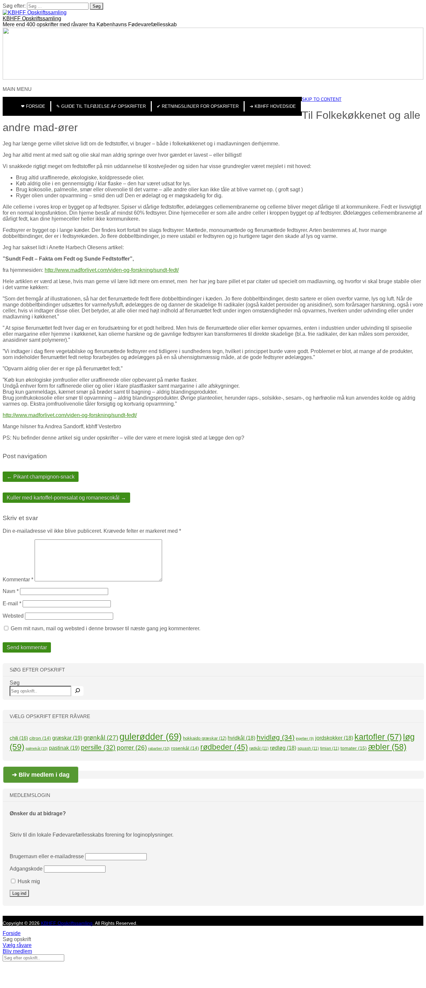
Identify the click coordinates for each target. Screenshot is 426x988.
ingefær (305, 738)
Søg (15, 683)
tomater (353, 748)
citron (40, 738)
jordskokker (334, 738)
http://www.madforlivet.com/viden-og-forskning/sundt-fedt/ (112, 270)
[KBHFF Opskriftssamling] (35, 12)
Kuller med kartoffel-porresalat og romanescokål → (66, 497)
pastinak (64, 748)
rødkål (259, 748)
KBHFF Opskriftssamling (32, 18)
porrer (132, 747)
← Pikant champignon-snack (41, 477)
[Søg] (77, 691)
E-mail (12, 603)
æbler (387, 746)
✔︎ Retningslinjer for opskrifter (198, 106)
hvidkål (241, 738)
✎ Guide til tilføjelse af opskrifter (101, 106)
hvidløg (276, 737)
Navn (11, 591)
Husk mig (28, 881)
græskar (67, 738)
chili (19, 738)
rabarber (159, 748)
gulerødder (150, 737)
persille (98, 747)
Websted (13, 616)
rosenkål (185, 748)
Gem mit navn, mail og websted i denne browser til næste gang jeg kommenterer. (105, 628)
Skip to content (321, 99)
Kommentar (18, 579)
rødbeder (224, 747)
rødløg (283, 748)
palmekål (37, 748)
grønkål (101, 737)
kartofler (378, 736)
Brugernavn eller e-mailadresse (47, 856)
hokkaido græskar (204, 738)
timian (329, 748)
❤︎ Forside (33, 106)
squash (308, 748)
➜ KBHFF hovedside (273, 106)
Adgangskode (26, 869)
